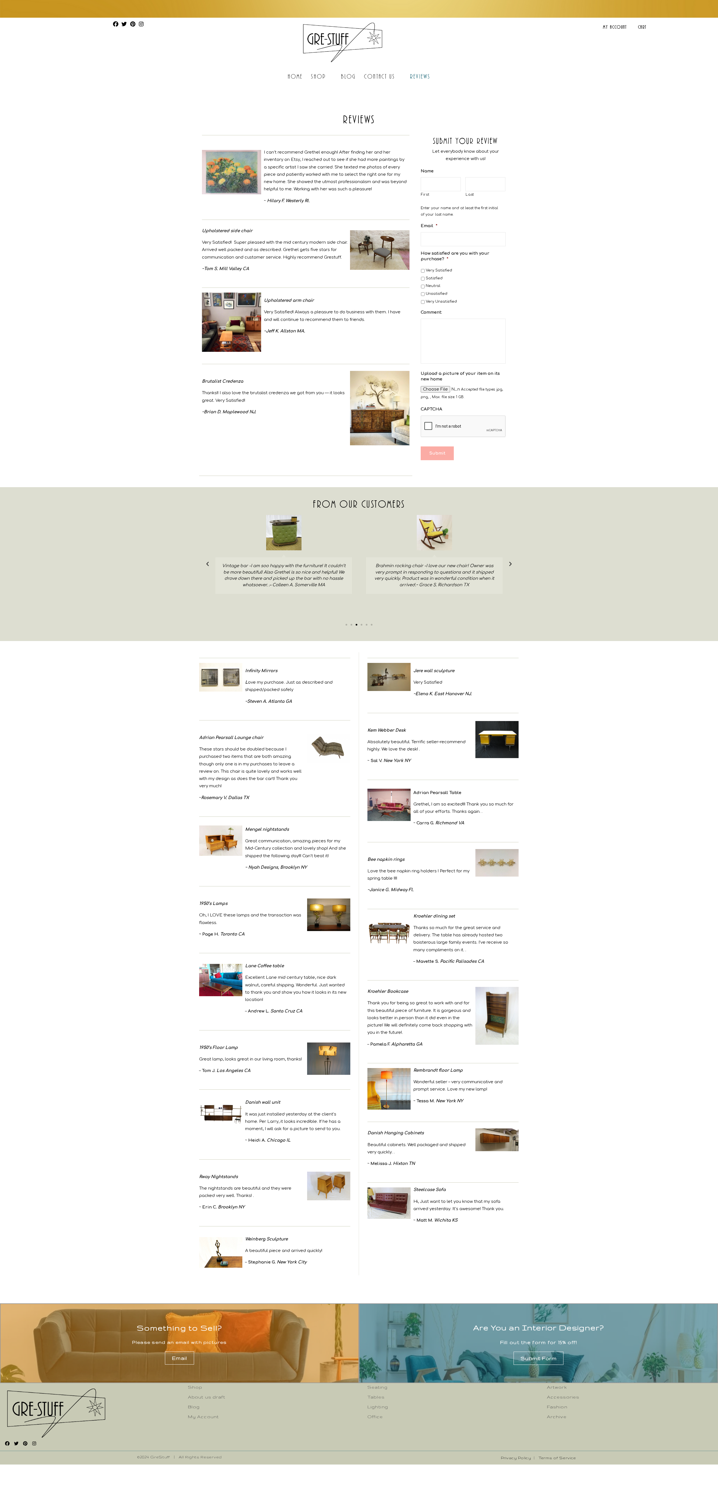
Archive (557, 1416)
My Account (615, 27)
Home (295, 76)
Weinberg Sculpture (266, 1239)
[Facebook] (115, 24)
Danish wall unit (262, 1102)
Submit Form (539, 1358)
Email (429, 225)
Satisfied (434, 278)
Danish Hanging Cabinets (395, 1133)
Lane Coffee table (264, 966)
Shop (318, 76)
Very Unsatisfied (441, 301)
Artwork (557, 1387)
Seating (377, 1387)
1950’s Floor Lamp (218, 1047)
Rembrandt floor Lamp (438, 1070)
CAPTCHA (431, 409)
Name (427, 171)
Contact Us (379, 76)
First (425, 195)
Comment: (431, 312)
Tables (376, 1397)
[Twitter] (124, 24)
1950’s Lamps (213, 903)
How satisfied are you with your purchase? (455, 256)
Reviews (420, 76)
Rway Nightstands (218, 1176)
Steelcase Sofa (429, 1189)
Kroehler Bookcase (387, 991)
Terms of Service (557, 1458)
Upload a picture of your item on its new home (460, 376)
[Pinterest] (132, 24)
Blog (348, 76)
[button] (346, 625)
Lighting (377, 1407)
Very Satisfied (439, 270)
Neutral (433, 286)
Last (470, 195)
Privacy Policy (516, 1458)
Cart (642, 27)
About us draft (206, 1397)
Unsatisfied (436, 293)
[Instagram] (141, 24)
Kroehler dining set (434, 916)
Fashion (557, 1407)
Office (375, 1416)
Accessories (563, 1397)
